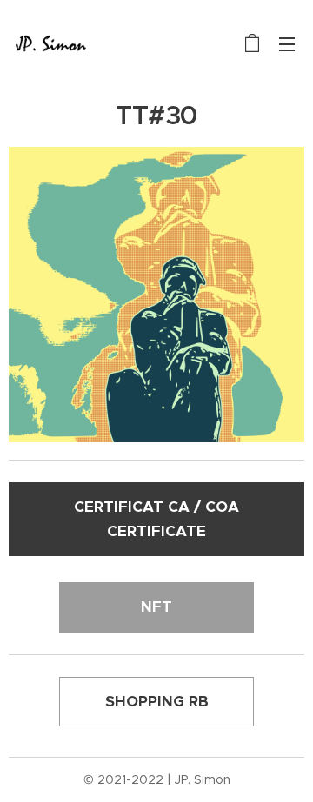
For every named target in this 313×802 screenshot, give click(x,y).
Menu (287, 43)
